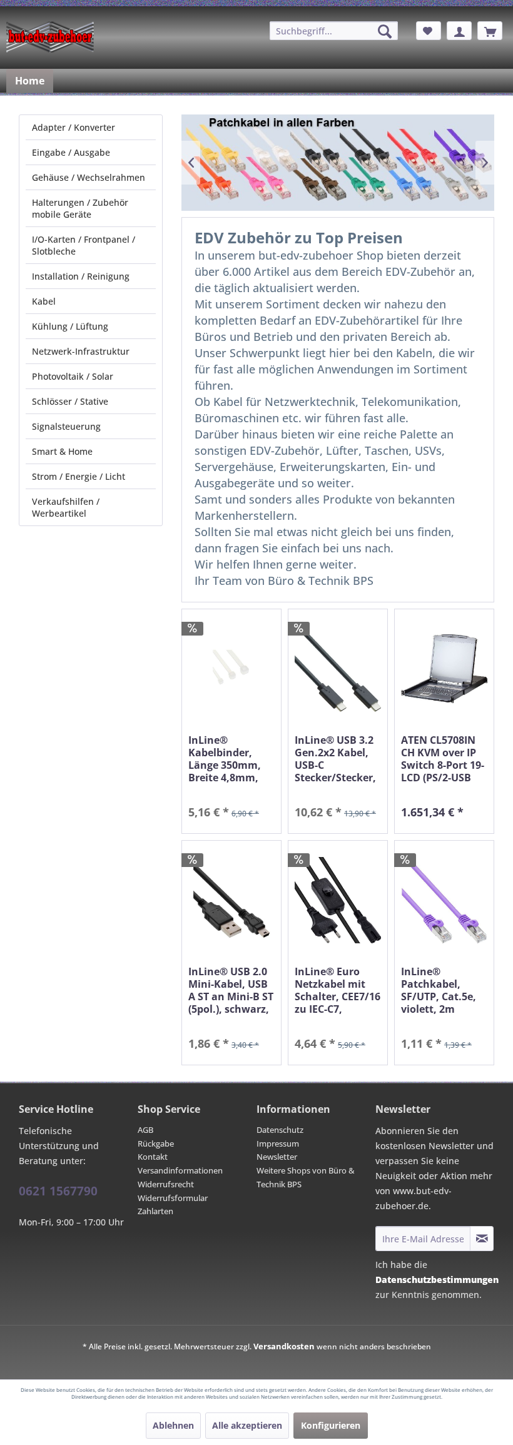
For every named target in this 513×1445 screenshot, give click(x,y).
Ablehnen (173, 1425)
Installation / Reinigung (81, 276)
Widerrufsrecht (166, 1184)
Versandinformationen (180, 1170)
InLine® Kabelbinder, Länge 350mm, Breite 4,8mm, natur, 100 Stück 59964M (229, 759)
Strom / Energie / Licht (78, 476)
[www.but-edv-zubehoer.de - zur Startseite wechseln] (50, 37)
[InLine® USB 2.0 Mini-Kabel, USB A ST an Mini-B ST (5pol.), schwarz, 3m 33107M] (231, 900)
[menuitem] (334, 30)
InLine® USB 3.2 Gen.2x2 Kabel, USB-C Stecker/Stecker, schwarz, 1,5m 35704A (335, 759)
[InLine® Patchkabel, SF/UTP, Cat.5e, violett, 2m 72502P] (444, 900)
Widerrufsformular (173, 1198)
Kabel (44, 301)
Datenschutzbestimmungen (437, 1279)
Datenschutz (279, 1129)
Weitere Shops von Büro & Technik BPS (305, 1177)
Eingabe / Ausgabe (71, 152)
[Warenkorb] (489, 30)
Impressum (277, 1143)
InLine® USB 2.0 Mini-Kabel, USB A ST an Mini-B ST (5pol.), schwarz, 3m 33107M (230, 990)
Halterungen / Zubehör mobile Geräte (80, 208)
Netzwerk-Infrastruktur (81, 351)
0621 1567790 (58, 1191)
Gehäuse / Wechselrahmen (88, 177)
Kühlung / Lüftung (70, 326)
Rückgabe (156, 1143)
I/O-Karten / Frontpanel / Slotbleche (83, 245)
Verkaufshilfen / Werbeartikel (65, 507)
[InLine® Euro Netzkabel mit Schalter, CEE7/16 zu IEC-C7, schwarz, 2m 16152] (338, 900)
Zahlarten (155, 1211)
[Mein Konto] (459, 30)
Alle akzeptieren (247, 1425)
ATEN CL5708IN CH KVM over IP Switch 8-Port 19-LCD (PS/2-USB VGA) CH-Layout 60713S (442, 759)
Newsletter (276, 1156)
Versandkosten (284, 1346)
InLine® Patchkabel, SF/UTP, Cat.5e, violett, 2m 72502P (438, 990)
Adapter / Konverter (73, 127)
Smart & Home (62, 451)
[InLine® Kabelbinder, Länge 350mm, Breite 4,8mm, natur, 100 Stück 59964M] (231, 668)
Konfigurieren (330, 1425)
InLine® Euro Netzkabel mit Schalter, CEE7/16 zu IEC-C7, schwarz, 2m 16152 (337, 990)
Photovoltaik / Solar (72, 376)
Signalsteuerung (66, 426)
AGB (145, 1129)
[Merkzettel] (428, 30)
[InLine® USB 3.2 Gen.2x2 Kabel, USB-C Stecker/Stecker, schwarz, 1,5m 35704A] (338, 668)
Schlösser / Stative (70, 401)
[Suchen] (385, 31)
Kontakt (153, 1156)
